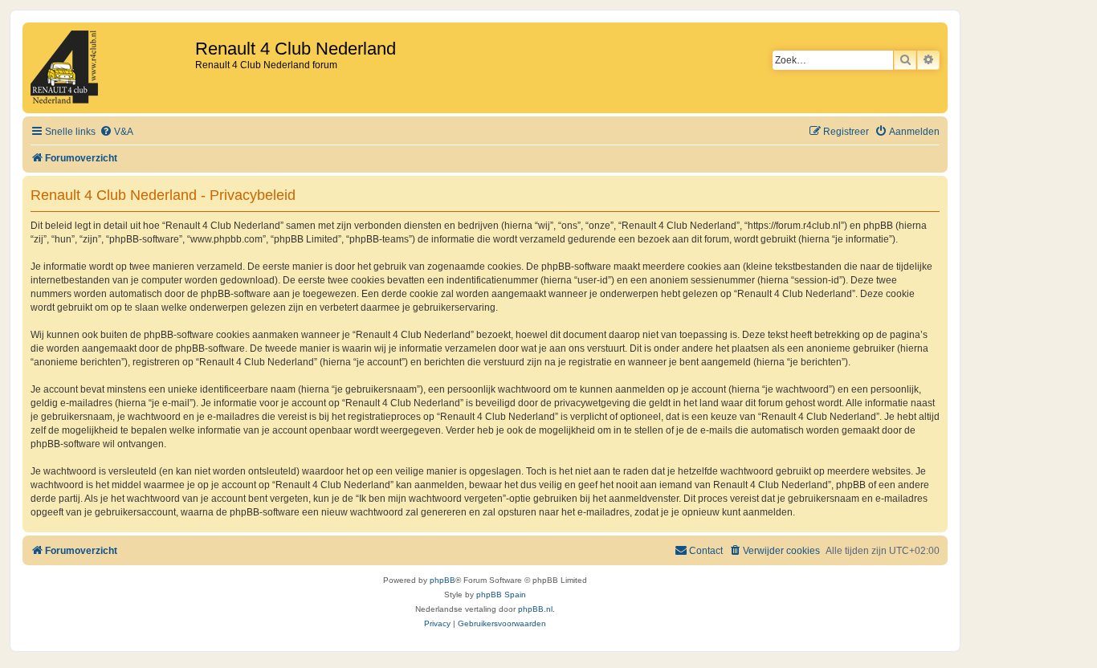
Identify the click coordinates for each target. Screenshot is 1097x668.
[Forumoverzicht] (111, 67)
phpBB (442, 580)
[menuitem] (116, 132)
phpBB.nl (535, 609)
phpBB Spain (501, 594)
